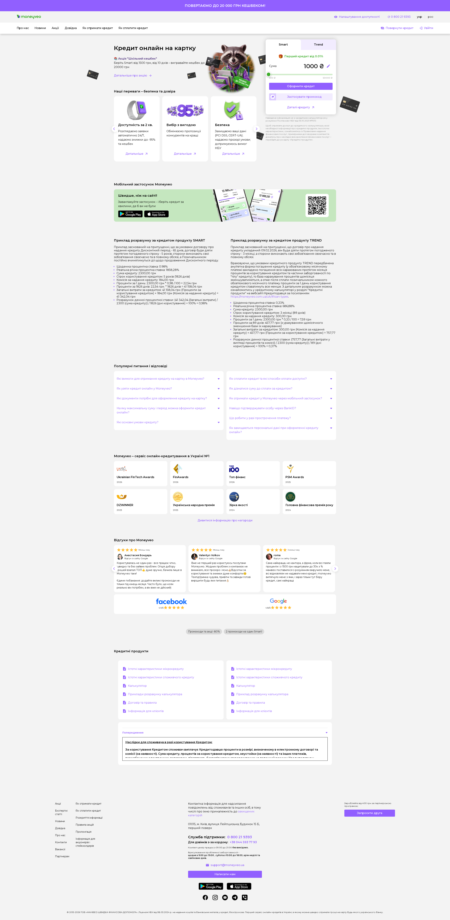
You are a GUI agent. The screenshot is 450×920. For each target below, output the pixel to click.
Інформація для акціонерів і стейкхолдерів (85, 842)
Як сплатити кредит (88, 810)
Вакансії (60, 849)
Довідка (60, 828)
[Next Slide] (256, 129)
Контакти (61, 842)
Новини (60, 821)
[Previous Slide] (115, 129)
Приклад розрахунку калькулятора (262, 694)
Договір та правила (142, 702)
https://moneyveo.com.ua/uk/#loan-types (259, 296)
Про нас (60, 835)
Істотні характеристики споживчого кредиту (161, 677)
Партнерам (62, 856)
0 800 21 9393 (401, 16)
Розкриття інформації (89, 817)
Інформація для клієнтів (146, 711)
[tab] (283, 44)
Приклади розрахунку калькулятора (155, 694)
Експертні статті (61, 812)
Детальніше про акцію (130, 75)
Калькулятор (137, 685)
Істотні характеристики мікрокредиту (156, 669)
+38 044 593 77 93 (243, 842)
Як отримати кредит (88, 803)
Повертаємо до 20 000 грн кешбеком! (225, 6)
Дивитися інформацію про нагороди (225, 520)
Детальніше (134, 153)
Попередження (132, 732)
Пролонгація (83, 831)
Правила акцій (85, 824)
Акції (58, 803)
